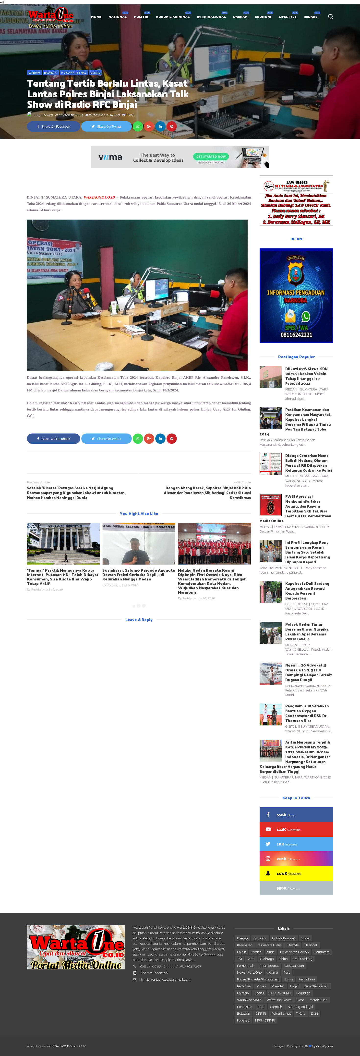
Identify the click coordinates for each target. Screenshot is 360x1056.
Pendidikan (307, 979)
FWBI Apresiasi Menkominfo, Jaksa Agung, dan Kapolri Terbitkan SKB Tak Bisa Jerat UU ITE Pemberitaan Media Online (295, 508)
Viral (251, 959)
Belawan (243, 1013)
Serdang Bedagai (300, 1007)
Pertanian (244, 986)
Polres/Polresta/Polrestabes (258, 979)
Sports (259, 993)
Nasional (310, 945)
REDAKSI (311, 16)
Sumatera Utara (269, 945)
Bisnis (288, 979)
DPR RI (261, 1013)
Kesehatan (244, 945)
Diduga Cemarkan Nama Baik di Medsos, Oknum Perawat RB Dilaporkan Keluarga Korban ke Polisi (308, 462)
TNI (239, 959)
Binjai (294, 986)
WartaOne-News (279, 1000)
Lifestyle (293, 945)
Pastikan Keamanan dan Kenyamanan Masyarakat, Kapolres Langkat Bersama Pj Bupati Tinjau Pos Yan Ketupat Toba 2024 (296, 421)
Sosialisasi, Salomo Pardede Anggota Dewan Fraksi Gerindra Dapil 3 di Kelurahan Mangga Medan (138, 574)
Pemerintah (245, 965)
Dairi (314, 1013)
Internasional (269, 965)
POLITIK (141, 16)
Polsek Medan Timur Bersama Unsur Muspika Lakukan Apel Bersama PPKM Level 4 (306, 631)
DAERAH (240, 16)
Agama (272, 972)
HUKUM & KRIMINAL (173, 16)
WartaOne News (249, 1000)
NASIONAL (117, 16)
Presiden (278, 986)
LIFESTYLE (287, 16)
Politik (241, 952)
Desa (300, 1000)
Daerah (34, 72)
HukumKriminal (73, 72)
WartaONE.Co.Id (65, 1046)
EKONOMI (263, 16)
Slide (271, 952)
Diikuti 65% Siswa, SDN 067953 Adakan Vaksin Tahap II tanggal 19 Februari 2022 (306, 376)
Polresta (243, 993)
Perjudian (303, 993)
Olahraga (267, 959)
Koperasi (243, 1020)
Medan (257, 952)
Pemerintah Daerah (294, 952)
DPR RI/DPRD (280, 993)
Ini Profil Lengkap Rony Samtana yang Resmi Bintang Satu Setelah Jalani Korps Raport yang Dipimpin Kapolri (307, 552)
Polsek (261, 986)
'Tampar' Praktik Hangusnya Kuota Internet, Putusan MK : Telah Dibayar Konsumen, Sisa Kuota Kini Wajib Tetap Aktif (62, 577)
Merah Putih (318, 1000)
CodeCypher (324, 1046)
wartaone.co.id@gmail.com (170, 979)
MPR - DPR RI (265, 1020)
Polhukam (322, 952)
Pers (287, 972)
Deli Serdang (302, 959)
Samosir (276, 1007)
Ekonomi (50, 72)
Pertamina (244, 1007)
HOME (96, 16)
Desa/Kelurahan (316, 986)
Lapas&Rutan (294, 965)
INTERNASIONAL (211, 16)
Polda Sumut (281, 1013)
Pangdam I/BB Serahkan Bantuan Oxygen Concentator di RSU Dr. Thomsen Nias (307, 713)
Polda (283, 959)
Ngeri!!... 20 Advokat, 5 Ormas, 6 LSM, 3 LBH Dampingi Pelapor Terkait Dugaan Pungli (308, 672)
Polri (261, 1007)
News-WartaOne (249, 972)
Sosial (95, 72)
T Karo (300, 1013)
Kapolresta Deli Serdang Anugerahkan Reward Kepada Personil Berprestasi (307, 590)
